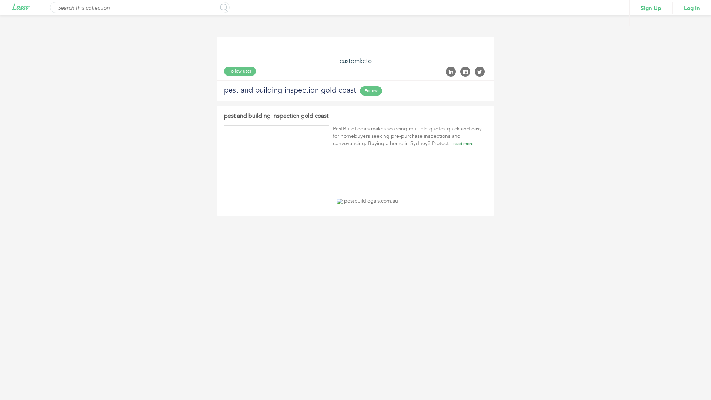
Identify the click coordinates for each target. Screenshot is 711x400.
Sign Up (651, 8)
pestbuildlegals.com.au (371, 200)
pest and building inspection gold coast (276, 116)
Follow (371, 91)
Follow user (239, 71)
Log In (692, 8)
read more (463, 144)
